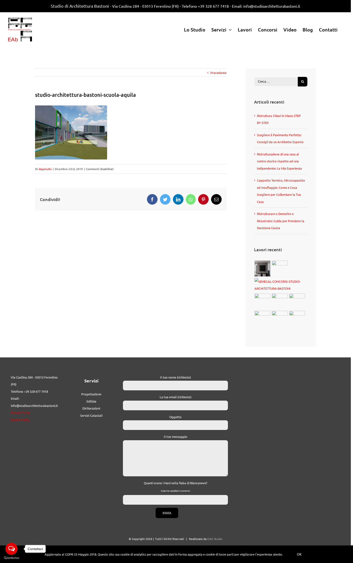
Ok (299, 554)
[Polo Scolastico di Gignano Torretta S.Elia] (297, 318)
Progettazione (91, 394)
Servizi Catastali (91, 415)
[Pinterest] (203, 199)
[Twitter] (165, 199)
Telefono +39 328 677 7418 (205, 6)
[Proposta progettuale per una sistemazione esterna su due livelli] (279, 318)
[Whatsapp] (191, 199)
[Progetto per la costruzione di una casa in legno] (279, 301)
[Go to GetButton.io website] (11, 558)
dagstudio (45, 169)
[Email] (216, 199)
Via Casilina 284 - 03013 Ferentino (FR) (145, 6)
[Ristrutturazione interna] (262, 318)
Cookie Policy (20, 420)
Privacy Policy (20, 412)
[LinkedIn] (178, 199)
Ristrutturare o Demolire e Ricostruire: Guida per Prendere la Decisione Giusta (280, 221)
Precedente (218, 73)
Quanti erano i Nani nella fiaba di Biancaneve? (175, 483)
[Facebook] (152, 199)
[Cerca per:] (276, 81)
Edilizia (91, 401)
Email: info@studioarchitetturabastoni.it (266, 6)
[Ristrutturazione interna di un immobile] (297, 301)
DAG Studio (214, 539)
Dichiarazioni (91, 408)
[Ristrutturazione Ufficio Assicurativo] (262, 268)
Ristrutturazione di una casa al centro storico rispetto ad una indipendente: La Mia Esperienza (279, 161)
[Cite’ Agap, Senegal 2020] (280, 285)
